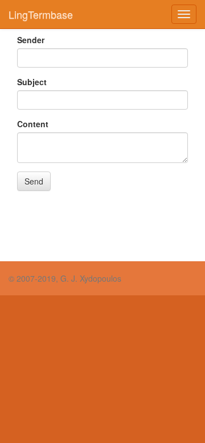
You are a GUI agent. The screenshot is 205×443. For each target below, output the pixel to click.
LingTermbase (41, 14)
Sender (30, 39)
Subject (32, 81)
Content (32, 123)
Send (33, 181)
